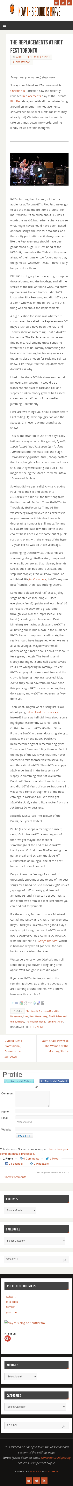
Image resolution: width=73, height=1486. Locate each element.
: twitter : (10, 1296)
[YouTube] (56, 2)
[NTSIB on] (11, 1342)
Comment (7, 1093)
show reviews (21, 62)
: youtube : (11, 1312)
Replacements (31, 96)
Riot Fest (15, 101)
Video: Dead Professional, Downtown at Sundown (13, 1049)
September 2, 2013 (38, 57)
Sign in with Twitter (19, 1081)
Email (4, 1117)
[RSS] (69, 2)
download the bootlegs (43, 712)
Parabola (35, 1471)
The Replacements (35, 1021)
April (19, 57)
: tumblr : (10, 1307)
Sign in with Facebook (54, 1081)
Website (6, 1129)
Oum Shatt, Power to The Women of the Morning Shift (55, 1046)
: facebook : (11, 1302)
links (25, 1016)
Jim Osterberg (37, 579)
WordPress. (51, 1471)
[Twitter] (63, 2)
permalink (37, 1027)
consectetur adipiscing (55, 1457)
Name (5, 1111)
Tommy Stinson (55, 1021)
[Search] (64, 1260)
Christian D (17, 91)
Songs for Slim (47, 941)
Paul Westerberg (38, 1016)
